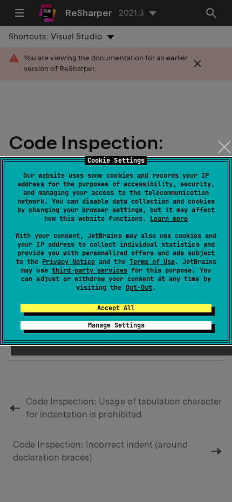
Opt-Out (139, 287)
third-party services (89, 270)
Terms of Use (152, 261)
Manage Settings (116, 325)
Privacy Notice (68, 261)
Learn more (169, 218)
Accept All (116, 308)
